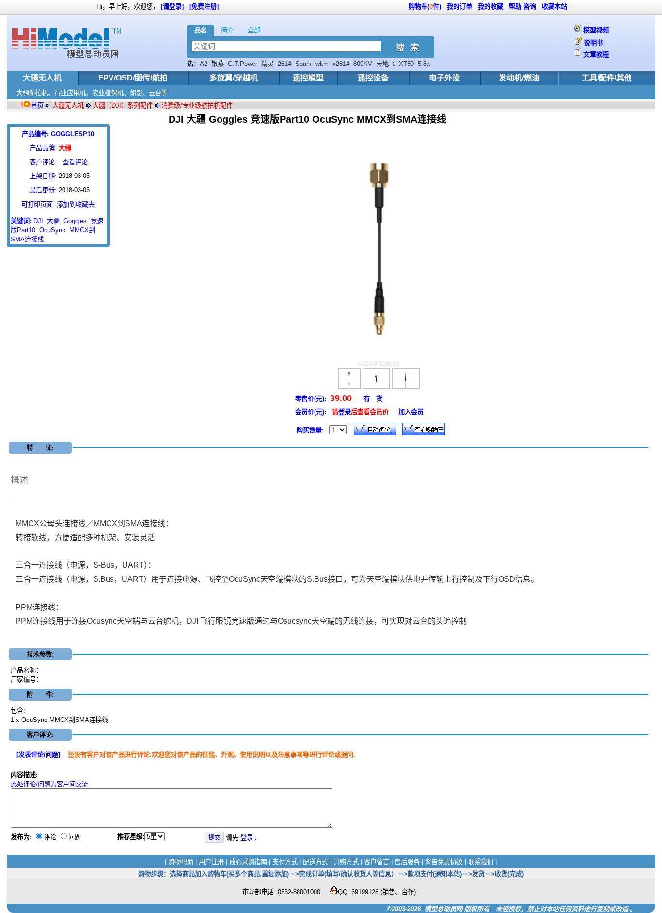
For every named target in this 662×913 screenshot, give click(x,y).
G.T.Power (242, 63)
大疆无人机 (42, 78)
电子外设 (444, 78)
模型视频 (596, 30)
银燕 (217, 63)
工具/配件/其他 (607, 78)
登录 (344, 412)
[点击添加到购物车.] (375, 429)
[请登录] (172, 6)
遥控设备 (373, 78)
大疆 (53, 220)
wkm (322, 63)
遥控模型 (308, 78)
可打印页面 (37, 204)
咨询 (529, 6)
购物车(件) (425, 6)
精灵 (267, 63)
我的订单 (459, 6)
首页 (37, 105)
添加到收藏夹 (76, 204)
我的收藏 (490, 6)
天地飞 (385, 63)
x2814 (340, 63)
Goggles (75, 220)
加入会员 (411, 412)
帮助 (515, 6)
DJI (38, 220)
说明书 (593, 43)
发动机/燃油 (519, 78)
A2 (203, 63)
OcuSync (52, 230)
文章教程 (596, 54)
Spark (303, 63)
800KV (362, 63)
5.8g (424, 63)
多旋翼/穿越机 (233, 78)
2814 (284, 63)
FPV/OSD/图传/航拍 (133, 78)
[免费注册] (204, 6)
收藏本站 (554, 6)
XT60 (406, 63)
